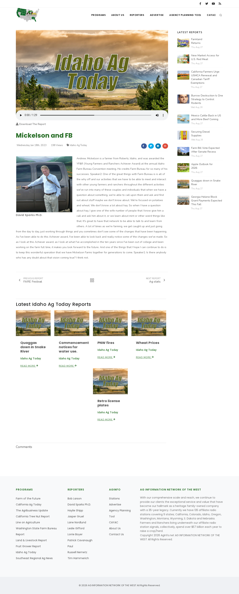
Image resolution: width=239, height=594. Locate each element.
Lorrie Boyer (75, 534)
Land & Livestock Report (31, 540)
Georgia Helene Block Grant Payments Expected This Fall (206, 200)
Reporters (137, 15)
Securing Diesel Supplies (200, 133)
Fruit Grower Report (28, 546)
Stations (114, 498)
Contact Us (116, 534)
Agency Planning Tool (185, 15)
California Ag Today (28, 504)
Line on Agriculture (28, 522)
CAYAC (211, 15)
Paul (70, 546)
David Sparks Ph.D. (29, 215)
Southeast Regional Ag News (34, 558)
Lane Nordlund (77, 522)
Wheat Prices (147, 342)
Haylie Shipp (75, 510)
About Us (117, 15)
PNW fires (105, 342)
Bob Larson (75, 498)
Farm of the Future (28, 498)
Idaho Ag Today (78, 145)
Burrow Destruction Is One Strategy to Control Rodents (207, 99)
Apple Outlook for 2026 (202, 166)
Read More (28, 365)
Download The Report (32, 124)
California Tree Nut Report (33, 516)
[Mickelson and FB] (92, 70)
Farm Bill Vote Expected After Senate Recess (205, 149)
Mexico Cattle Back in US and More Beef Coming (206, 117)
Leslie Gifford (76, 528)
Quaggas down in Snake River (33, 347)
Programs (98, 15)
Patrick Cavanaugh (80, 540)
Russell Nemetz (77, 552)
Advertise (157, 15)
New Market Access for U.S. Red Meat (205, 57)
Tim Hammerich (78, 558)
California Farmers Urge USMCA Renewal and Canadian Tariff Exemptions (205, 77)
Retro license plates (108, 403)
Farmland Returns (196, 41)
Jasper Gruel (76, 516)
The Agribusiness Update (32, 510)
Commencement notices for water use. (74, 347)
